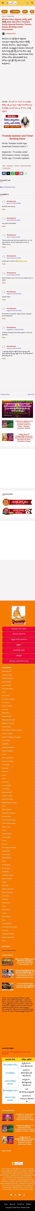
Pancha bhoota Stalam (18, 820)
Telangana (18, 899)
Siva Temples (18, 868)
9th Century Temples (18, 699)
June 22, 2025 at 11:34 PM (14, 258)
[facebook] (11, 1194)
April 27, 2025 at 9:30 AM (13, 237)
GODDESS (18, 744)
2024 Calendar (18, 682)
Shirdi (18, 861)
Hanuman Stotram (18, 757)
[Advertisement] (17, 82)
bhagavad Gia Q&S (18, 934)
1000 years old (18, 671)
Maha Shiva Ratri (18, 799)
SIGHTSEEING (18, 858)
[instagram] (24, 1194)
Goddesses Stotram (18, 747)
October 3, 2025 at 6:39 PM (14, 348)
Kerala (18, 775)
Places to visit (18, 827)
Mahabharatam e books (18, 802)
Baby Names (18, 713)
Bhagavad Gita (18, 716)
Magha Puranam (18, 796)
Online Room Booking (18, 813)
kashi (18, 940)
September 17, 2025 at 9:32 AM (15, 329)
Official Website (18, 809)
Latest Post (10, 16)
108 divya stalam (18, 675)
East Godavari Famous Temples (18, 730)
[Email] (21, 173)
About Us (12, 1204)
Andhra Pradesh (18, 706)
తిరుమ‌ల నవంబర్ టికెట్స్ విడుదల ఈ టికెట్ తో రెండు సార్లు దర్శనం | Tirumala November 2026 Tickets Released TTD (25, 961)
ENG (25, 11)
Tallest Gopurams (18, 892)
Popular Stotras (18, 833)
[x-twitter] (15, 1194)
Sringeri (18, 882)
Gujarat (18, 754)
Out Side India (18, 816)
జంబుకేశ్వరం (10, 1073)
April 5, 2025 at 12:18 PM (13, 220)
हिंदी (32, 11)
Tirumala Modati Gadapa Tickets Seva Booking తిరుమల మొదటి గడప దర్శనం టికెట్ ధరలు (25, 985)
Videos (18, 906)
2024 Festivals (18, 685)
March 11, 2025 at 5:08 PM (14, 203)
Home (4, 11)
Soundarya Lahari (18, 875)
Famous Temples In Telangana (18, 737)
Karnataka (18, 768)
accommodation (18, 923)
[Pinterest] (17, 173)
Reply (4, 209)
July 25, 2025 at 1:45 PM (13, 275)
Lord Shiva (18, 782)
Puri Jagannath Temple (18, 847)
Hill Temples (18, 764)
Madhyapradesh (18, 792)
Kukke (18, 778)
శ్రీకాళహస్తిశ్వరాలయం (10, 1090)
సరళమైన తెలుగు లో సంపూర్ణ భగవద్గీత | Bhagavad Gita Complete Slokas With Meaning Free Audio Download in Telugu (24, 437)
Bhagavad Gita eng (18, 723)
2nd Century (18, 695)
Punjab (18, 840)
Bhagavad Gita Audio (18, 720)
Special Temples (18, 878)
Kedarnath (18, 771)
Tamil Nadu (18, 896)
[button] (2, 3)
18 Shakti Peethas (18, 678)
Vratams (18, 913)
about (18, 920)
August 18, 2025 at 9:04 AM (14, 310)
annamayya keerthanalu (18, 927)
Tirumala (16, 166)
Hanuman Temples (18, 761)
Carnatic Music (18, 726)
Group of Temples (18, 751)
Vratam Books (18, 909)
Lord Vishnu (18, 789)
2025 (18, 692)
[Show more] (26, 173)
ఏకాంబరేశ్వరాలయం (10, 1065)
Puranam (18, 844)
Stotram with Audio (18, 889)
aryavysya (18, 930)
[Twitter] (8, 173)
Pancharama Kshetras (18, 823)
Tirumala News (6, 168)
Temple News (18, 902)
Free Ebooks (18, 740)
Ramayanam (18, 851)
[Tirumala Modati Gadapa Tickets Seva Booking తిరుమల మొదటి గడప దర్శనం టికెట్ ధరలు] (7, 986)
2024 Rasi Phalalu (18, 688)
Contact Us (20, 1204)
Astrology (18, 709)
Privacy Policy (18, 837)
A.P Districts (18, 702)
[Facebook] (4, 173)
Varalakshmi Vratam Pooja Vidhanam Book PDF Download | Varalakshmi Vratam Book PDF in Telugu (25, 1116)
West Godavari (18, 916)
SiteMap (28, 1204)
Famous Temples (18, 733)
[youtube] (19, 1194)
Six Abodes (18, 871)
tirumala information (26, 166)
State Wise (18, 885)
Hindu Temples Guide (23, 1207)
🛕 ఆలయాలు (15, 11)
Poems (18, 830)
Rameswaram (18, 854)
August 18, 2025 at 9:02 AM (14, 293)
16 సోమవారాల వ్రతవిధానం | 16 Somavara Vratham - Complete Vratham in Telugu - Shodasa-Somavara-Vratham (24, 424)
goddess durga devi (18, 937)
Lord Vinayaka (18, 785)
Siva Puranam (18, 864)
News (18, 806)
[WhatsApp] (13, 173)
